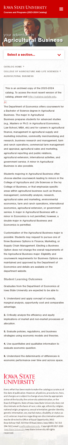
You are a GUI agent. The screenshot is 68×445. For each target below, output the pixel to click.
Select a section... (21, 54)
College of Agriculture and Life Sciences (31, 71)
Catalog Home (13, 66)
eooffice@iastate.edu (29, 426)
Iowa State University (14, 429)
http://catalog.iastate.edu (42, 96)
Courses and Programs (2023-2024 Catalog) (25, 12)
